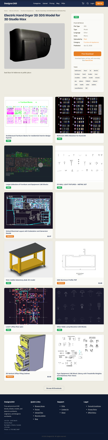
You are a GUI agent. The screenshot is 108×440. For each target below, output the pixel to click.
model (91, 77)
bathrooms (78, 70)
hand (84, 74)
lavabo (90, 74)
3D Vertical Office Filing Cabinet (18, 373)
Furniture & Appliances (27, 11)
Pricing (37, 409)
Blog (36, 419)
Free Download (87, 54)
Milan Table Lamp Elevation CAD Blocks (71, 327)
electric (96, 70)
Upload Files (39, 413)
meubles (77, 77)
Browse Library (40, 406)
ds (90, 70)
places (81, 81)
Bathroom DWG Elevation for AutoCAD (71, 136)
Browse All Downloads (54, 388)
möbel (84, 77)
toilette (94, 84)
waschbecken (79, 88)
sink (76, 84)
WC (87, 88)
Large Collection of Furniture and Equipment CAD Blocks (27, 184)
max (96, 74)
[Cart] (83, 3)
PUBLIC (88, 81)
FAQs (63, 406)
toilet (87, 84)
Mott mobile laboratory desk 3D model (20, 280)
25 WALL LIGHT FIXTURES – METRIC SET (72, 184)
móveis (97, 77)
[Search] (87, 3)
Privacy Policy (92, 409)
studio (81, 84)
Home (6, 11)
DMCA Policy (92, 413)
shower (95, 81)
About (63, 413)
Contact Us (65, 409)
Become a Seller (40, 416)
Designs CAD (10, 3)
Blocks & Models (14, 11)
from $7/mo (89, 60)
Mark (85, 39)
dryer (85, 70)
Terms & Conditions (94, 406)
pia (76, 81)
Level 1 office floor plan (14, 327)
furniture (77, 74)
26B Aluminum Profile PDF (67, 280)
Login (92, 3)
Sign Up (99, 3)
